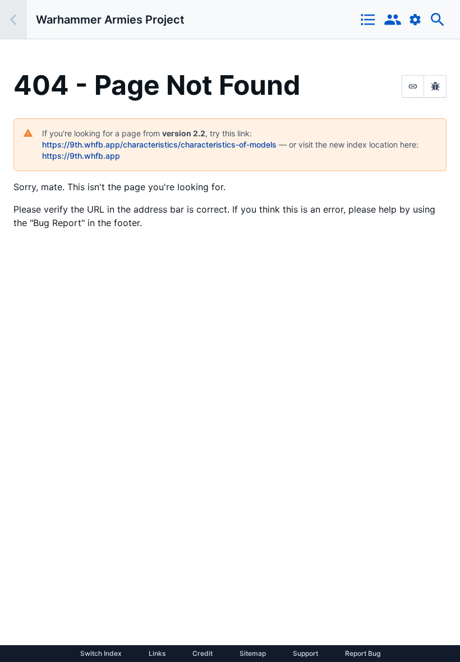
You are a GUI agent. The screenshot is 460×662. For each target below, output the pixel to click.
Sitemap (253, 654)
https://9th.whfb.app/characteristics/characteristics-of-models (159, 144)
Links (157, 654)
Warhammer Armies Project (110, 19)
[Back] (13, 19)
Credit (202, 654)
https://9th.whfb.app (81, 155)
